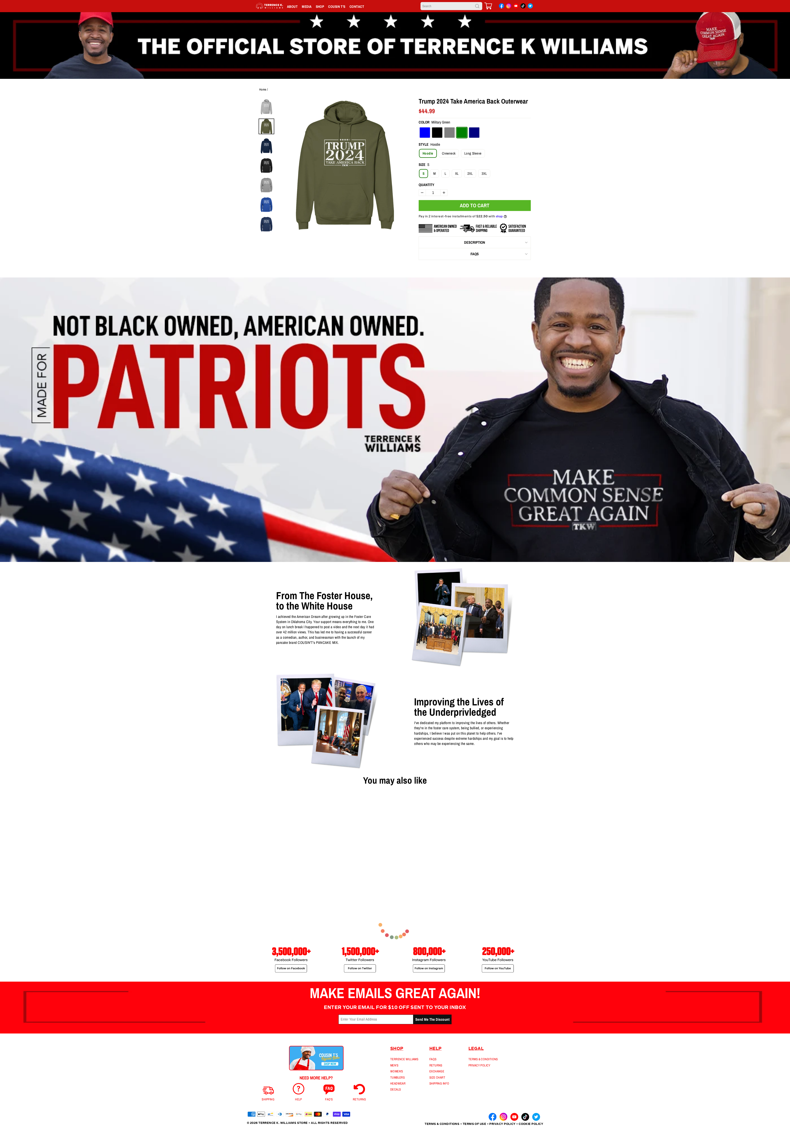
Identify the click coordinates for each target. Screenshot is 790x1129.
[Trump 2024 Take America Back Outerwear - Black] (255, 877)
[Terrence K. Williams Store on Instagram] (508, 6)
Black (437, 132)
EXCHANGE (436, 1071)
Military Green (462, 132)
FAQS (475, 253)
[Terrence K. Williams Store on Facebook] (501, 6)
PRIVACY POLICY (479, 1065)
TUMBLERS (397, 1077)
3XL (484, 173)
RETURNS (435, 1065)
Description (474, 242)
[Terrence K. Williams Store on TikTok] (523, 6)
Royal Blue (424, 132)
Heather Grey (449, 132)
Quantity (426, 184)
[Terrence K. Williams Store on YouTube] (515, 6)
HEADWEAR (398, 1083)
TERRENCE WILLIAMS (404, 1059)
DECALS (395, 1089)
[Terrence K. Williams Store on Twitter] (530, 6)
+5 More (277, 877)
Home (262, 89)
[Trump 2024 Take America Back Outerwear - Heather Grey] (262, 877)
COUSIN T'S (336, 6)
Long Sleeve (473, 153)
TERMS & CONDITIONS (483, 1059)
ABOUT (292, 6)
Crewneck (448, 153)
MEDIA (306, 6)
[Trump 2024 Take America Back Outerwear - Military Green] (268, 877)
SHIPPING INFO (439, 1083)
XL (457, 173)
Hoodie (428, 153)
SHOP (320, 6)
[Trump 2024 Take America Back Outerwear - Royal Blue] (249, 877)
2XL (470, 173)
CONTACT (357, 6)
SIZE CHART (437, 1077)
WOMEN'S (396, 1071)
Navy (474, 132)
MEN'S (394, 1065)
